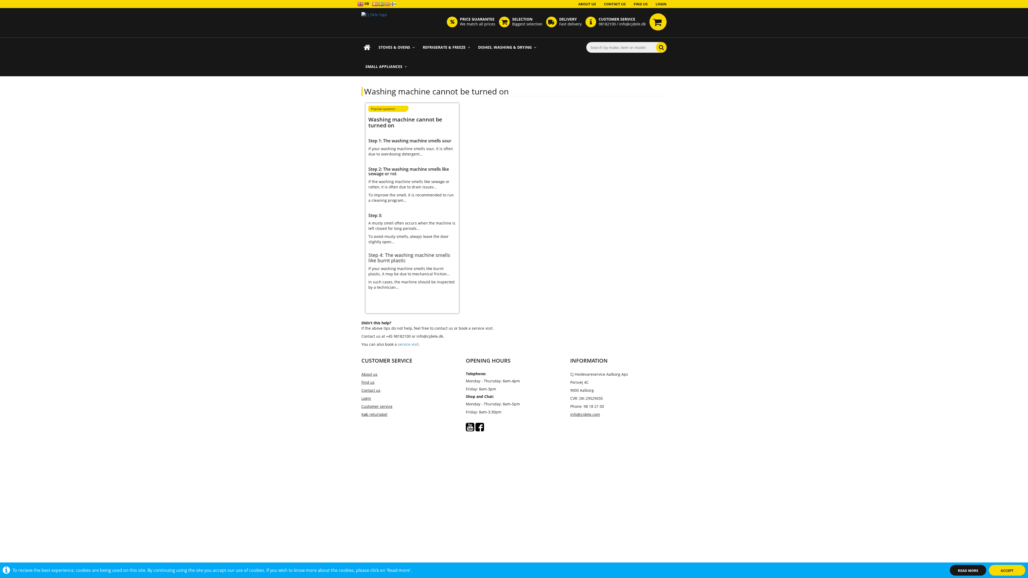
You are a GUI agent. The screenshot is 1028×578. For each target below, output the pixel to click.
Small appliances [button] (383, 66)
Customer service (376, 406)
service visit (408, 344)
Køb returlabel (374, 414)
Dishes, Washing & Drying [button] (505, 47)
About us (587, 4)
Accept (1007, 570)
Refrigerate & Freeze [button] (444, 47)
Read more (968, 570)
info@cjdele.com (585, 414)
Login (661, 4)
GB (366, 3)
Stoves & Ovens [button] (394, 47)
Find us (641, 4)
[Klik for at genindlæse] (374, 22)
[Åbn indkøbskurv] (658, 22)
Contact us (615, 4)
